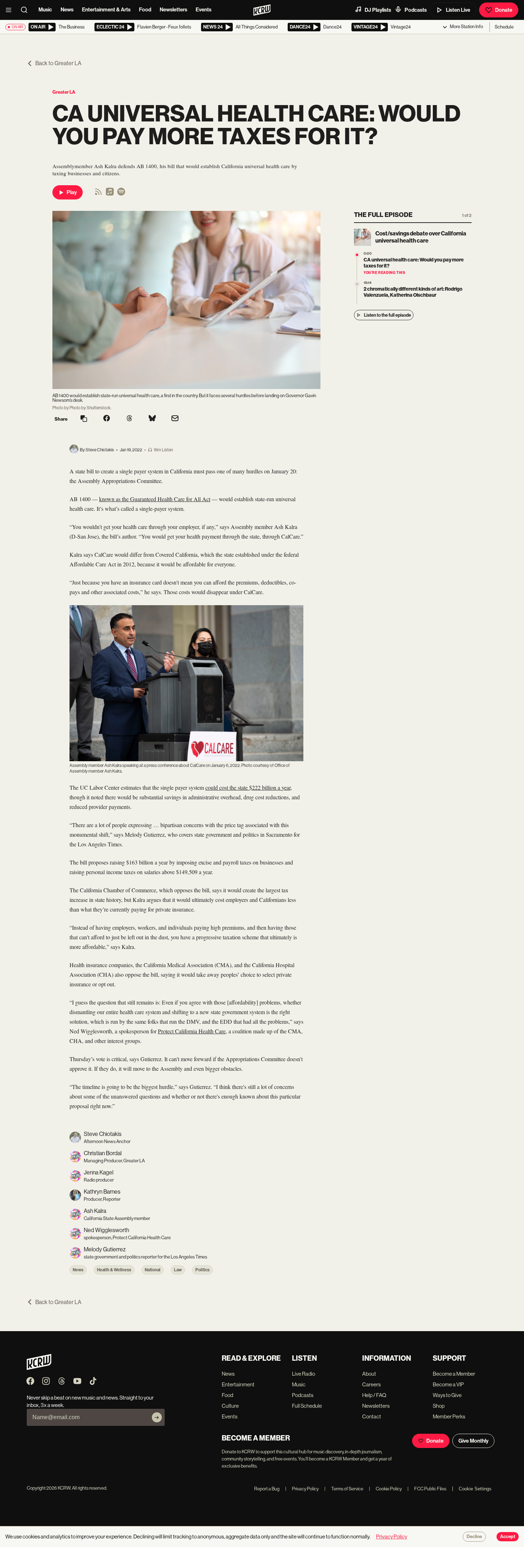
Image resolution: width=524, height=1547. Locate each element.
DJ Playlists (378, 10)
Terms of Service (343, 1488)
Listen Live (458, 10)
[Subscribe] (157, 1417)
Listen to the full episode (387, 315)
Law (178, 1269)
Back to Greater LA (58, 63)
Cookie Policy (385, 1488)
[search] (26, 10)
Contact (371, 1416)
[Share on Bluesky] (152, 419)
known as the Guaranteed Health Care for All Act (154, 499)
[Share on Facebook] (106, 419)
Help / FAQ (374, 1395)
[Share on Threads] (129, 419)
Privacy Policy (302, 1488)
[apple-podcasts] (110, 194)
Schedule (504, 27)
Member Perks (449, 1416)
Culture (230, 1406)
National (152, 1269)
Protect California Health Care (192, 1031)
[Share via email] (175, 419)
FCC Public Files (426, 1488)
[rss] (98, 194)
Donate (503, 10)
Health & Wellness (114, 1269)
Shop (439, 1406)
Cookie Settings (475, 1488)
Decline (474, 1537)
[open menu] (11, 10)
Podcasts (416, 10)
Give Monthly (473, 1441)
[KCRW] (39, 1368)
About (369, 1374)
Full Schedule (307, 1406)
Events (203, 9)
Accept (507, 1537)
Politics (202, 1269)
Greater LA (63, 92)
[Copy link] (83, 419)
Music (45, 9)
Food (145, 9)
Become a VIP (448, 1384)
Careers (371, 1384)
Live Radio (303, 1374)
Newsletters (173, 9)
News (67, 9)
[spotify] (121, 194)
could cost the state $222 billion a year (248, 787)
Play (72, 192)
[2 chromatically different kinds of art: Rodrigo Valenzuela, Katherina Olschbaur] (357, 284)
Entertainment (238, 1384)
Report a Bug (266, 1488)
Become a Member (454, 1374)
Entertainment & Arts (106, 9)
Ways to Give (447, 1395)
